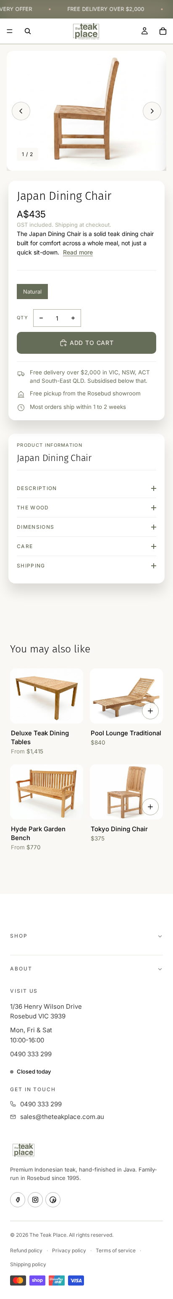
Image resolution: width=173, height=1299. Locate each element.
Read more (78, 252)
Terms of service (116, 1250)
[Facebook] (17, 1199)
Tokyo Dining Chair (119, 829)
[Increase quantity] (73, 318)
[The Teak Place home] (23, 1150)
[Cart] (163, 31)
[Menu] (9, 31)
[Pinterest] (52, 1199)
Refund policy (26, 1250)
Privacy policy (69, 1250)
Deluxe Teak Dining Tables (40, 737)
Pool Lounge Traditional (126, 733)
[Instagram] (35, 1199)
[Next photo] (152, 111)
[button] (86, 111)
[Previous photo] (21, 111)
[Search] (27, 31)
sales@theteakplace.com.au (62, 1117)
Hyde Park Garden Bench (38, 833)
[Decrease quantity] (41, 318)
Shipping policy (28, 1264)
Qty (22, 318)
